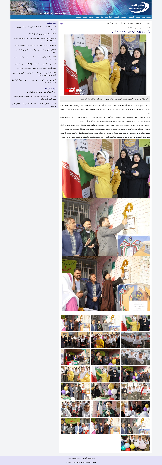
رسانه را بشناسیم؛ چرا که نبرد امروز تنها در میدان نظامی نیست (34, 64)
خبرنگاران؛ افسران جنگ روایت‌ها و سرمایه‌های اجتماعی (36, 68)
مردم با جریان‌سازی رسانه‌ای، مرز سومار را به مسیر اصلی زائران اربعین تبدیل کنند (34, 81)
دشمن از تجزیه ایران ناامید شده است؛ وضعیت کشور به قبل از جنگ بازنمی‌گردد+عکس (34, 39)
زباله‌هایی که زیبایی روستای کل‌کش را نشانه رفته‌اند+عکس (35, 45)
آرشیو (85, 17)
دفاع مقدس (99, 17)
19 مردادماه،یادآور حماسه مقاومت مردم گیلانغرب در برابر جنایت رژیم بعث (34, 58)
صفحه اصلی (146, 17)
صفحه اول (91, 458)
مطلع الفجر (139, 105)
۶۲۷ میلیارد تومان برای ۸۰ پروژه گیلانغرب (41, 34)
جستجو (78, 17)
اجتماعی (131, 17)
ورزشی (90, 17)
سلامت (123, 17)
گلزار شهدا (108, 17)
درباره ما (79, 458)
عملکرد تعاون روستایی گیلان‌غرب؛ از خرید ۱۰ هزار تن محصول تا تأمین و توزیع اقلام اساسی (34, 74)
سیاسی (138, 17)
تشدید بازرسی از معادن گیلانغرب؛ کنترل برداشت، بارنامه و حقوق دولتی (34, 51)
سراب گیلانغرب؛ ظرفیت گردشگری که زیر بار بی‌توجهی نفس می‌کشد (34, 28)
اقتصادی (117, 17)
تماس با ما (72, 458)
